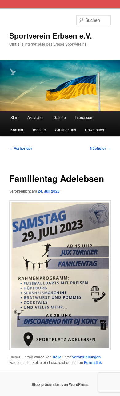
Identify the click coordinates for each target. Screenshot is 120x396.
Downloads (94, 129)
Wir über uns (65, 129)
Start (14, 117)
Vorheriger (20, 148)
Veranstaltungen (86, 357)
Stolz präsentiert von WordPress (60, 384)
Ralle (57, 357)
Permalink (93, 362)
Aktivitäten (36, 117)
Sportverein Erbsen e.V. (50, 35)
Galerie (60, 117)
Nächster (100, 148)
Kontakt (16, 129)
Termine (39, 129)
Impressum (84, 117)
